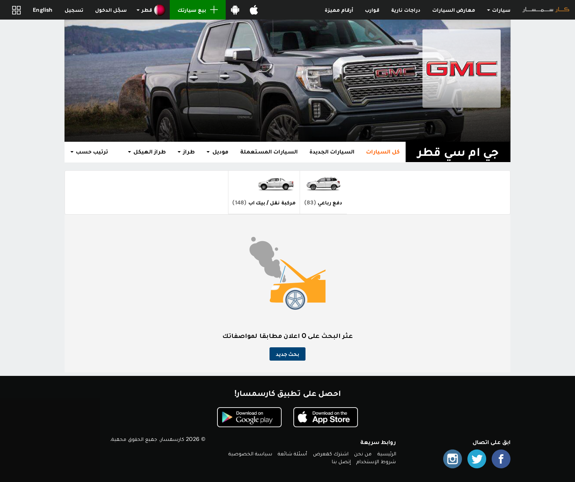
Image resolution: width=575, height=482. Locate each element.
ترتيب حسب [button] (91, 151)
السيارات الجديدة (331, 151)
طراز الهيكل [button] (149, 151)
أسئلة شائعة (292, 453)
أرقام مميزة (339, 9)
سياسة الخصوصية (250, 453)
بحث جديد (287, 353)
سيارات (500, 9)
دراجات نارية (405, 9)
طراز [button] (188, 151)
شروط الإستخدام (376, 461)
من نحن (363, 453)
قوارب (372, 9)
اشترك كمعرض (331, 453)
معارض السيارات (453, 9)
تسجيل (74, 9)
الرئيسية (386, 453)
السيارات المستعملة (269, 151)
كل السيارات (383, 151)
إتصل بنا (341, 461)
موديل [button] (219, 151)
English (42, 9)
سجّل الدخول (111, 9)
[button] (151, 10)
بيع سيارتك (192, 9)
